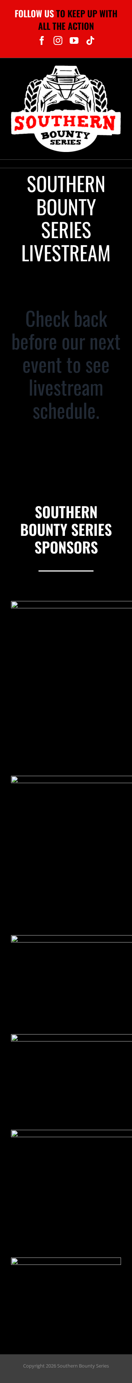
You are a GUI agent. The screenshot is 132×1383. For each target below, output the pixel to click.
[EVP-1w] (66, 1260)
